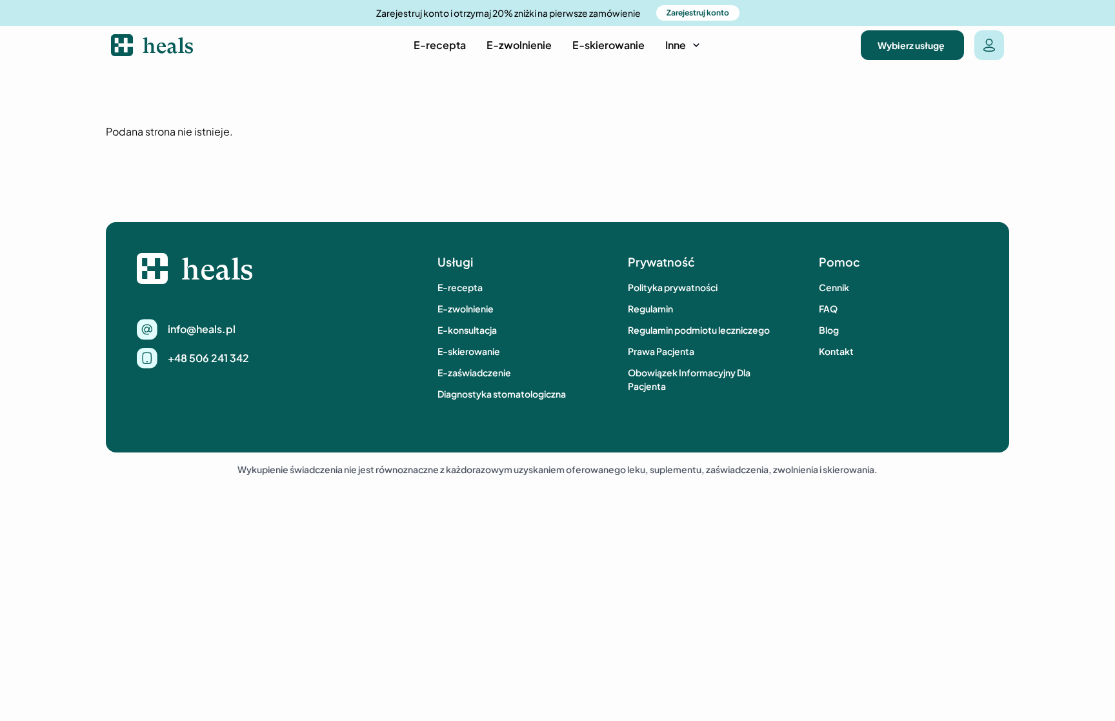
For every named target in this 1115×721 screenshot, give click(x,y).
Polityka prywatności (673, 287)
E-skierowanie (608, 45)
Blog (829, 330)
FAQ (828, 308)
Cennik (834, 287)
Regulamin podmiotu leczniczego (699, 330)
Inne (675, 45)
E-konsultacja (467, 330)
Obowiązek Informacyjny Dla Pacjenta (689, 379)
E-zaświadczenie (474, 372)
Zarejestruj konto (698, 12)
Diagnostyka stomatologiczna (501, 394)
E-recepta (440, 45)
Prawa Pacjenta (661, 351)
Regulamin (650, 308)
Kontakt (836, 351)
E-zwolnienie (519, 45)
